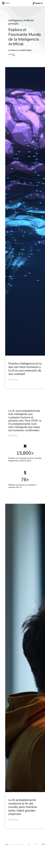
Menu (8, 3)
